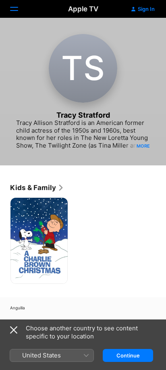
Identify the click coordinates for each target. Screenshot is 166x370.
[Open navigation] (19, 9)
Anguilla (17, 308)
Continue (128, 355)
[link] (37, 187)
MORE (143, 146)
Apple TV (83, 9)
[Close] (13, 330)
